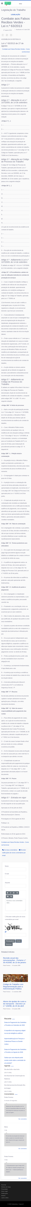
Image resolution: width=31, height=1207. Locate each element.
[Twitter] (6, 35)
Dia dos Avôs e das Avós (11, 1069)
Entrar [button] (20, 3)
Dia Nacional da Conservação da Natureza (14, 1077)
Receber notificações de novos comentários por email (14, 852)
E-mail (7, 873)
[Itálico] (10, 892)
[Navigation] (2, 3)
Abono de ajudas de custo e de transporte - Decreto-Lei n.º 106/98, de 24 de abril (14, 1003)
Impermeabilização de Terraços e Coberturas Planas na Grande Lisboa (14, 1041)
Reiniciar (9, 944)
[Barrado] (17, 892)
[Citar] (7, 896)
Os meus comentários (11, 850)
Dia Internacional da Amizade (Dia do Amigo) (14, 1086)
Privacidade (4, 1189)
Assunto (7, 882)
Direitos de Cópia (6, 1187)
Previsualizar (10, 941)
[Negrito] (7, 892)
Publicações (4, 1193)
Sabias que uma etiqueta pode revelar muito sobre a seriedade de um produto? (14, 1060)
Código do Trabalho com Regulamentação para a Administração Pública (13, 986)
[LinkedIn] (11, 35)
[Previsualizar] (11, 896)
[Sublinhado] (14, 892)
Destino (3, 1195)
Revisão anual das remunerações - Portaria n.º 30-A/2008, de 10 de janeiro (14, 960)
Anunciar (3, 1184)
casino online (4, 1197)
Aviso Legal (4, 1191)
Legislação (15, 14)
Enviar (19, 941)
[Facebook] (2, 35)
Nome (7, 866)
